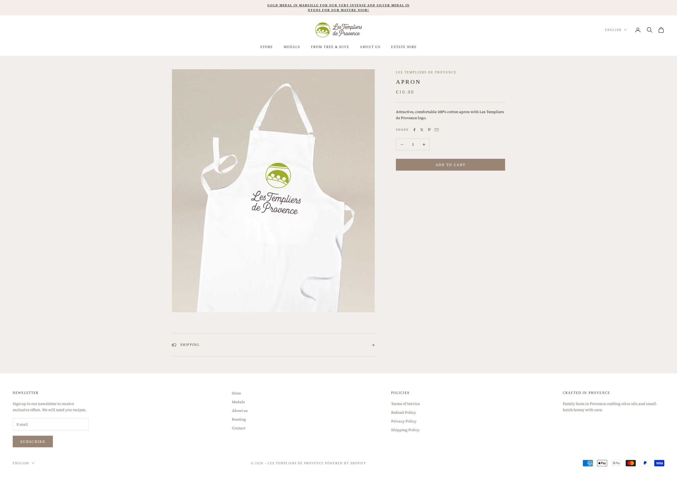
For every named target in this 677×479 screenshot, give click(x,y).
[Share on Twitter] (422, 130)
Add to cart (451, 164)
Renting (239, 419)
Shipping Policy (405, 430)
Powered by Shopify (345, 463)
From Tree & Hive (330, 47)
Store (266, 47)
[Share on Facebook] (414, 130)
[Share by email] (436, 130)
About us (240, 410)
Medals (292, 47)
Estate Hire (404, 47)
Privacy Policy (404, 421)
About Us (370, 47)
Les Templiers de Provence (426, 72)
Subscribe (32, 441)
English (613, 29)
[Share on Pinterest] (429, 130)
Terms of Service (405, 403)
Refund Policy (403, 412)
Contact (238, 428)
